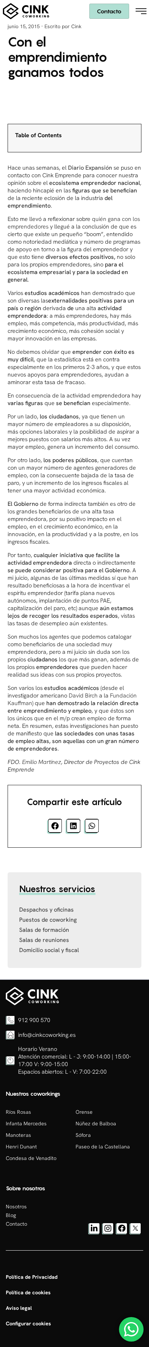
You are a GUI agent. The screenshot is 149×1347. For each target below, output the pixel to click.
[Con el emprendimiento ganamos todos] (32, 1003)
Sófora (83, 1135)
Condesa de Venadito (31, 1158)
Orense (84, 1112)
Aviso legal (19, 1308)
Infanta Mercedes (26, 1123)
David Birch (83, 695)
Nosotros (16, 1206)
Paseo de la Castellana (103, 1146)
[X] (135, 1232)
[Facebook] (121, 1232)
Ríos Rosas (18, 1112)
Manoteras (18, 1135)
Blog (11, 1215)
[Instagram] (108, 1232)
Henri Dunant (21, 1146)
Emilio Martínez (41, 762)
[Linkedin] (94, 1232)
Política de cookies (28, 1292)
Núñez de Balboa (96, 1123)
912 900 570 (34, 1020)
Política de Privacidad (32, 1277)
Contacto (109, 11)
